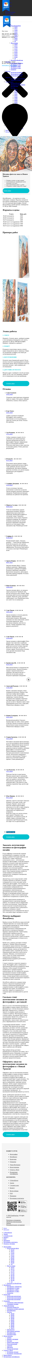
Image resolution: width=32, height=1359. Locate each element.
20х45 (15, 95)
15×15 (15, 49)
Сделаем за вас (14, 1185)
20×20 (15, 52)
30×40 (15, 57)
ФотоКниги (13, 1157)
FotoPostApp (14, 1215)
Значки (9, 1337)
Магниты (10, 1347)
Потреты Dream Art (16, 83)
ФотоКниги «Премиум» (17, 63)
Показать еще (10, 832)
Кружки (9, 1341)
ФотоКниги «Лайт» (16, 66)
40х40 (15, 100)
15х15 (15, 32)
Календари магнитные (16, 72)
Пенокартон (10, 1329)
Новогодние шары (12, 1342)
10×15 (15, 46)
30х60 (15, 97)
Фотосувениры (14, 1167)
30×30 (15, 55)
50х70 (15, 103)
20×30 (15, 54)
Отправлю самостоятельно (18, 78)
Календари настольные (17, 74)
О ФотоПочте (14, 1180)
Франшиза (13, 1196)
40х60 (15, 102)
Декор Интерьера (15, 1165)
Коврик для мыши (12, 1339)
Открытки (13, 1162)
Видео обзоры (14, 1191)
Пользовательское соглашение (15, 1225)
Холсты (13, 88)
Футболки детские (12, 1352)
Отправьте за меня (16, 80)
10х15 (15, 28)
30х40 (15, 39)
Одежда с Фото (14, 1170)
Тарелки (9, 1345)
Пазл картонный (12, 1344)
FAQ (11, 1193)
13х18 (15, 30)
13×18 (15, 47)
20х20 (15, 35)
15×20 (15, 50)
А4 (15, 41)
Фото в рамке (14, 43)
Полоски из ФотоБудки (17, 60)
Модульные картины (13, 1331)
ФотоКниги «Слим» (16, 64)
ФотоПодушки (11, 1334)
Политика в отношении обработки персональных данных (14, 1221)
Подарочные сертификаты (14, 1173)
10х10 (15, 44)
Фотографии (14, 1154)
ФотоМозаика (14, 86)
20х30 (15, 36)
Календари (13, 1159)
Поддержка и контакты (17, 1198)
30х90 (15, 98)
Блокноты (13, 69)
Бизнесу (12, 1188)
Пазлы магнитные (12, 1349)
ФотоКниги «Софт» (16, 68)
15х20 (15, 33)
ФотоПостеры (11, 1333)
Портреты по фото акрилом (18, 84)
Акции (12, 1183)
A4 (15, 58)
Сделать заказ (7, 190)
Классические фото (13, 1248)
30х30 (15, 38)
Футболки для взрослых (14, 1353)
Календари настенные (16, 75)
